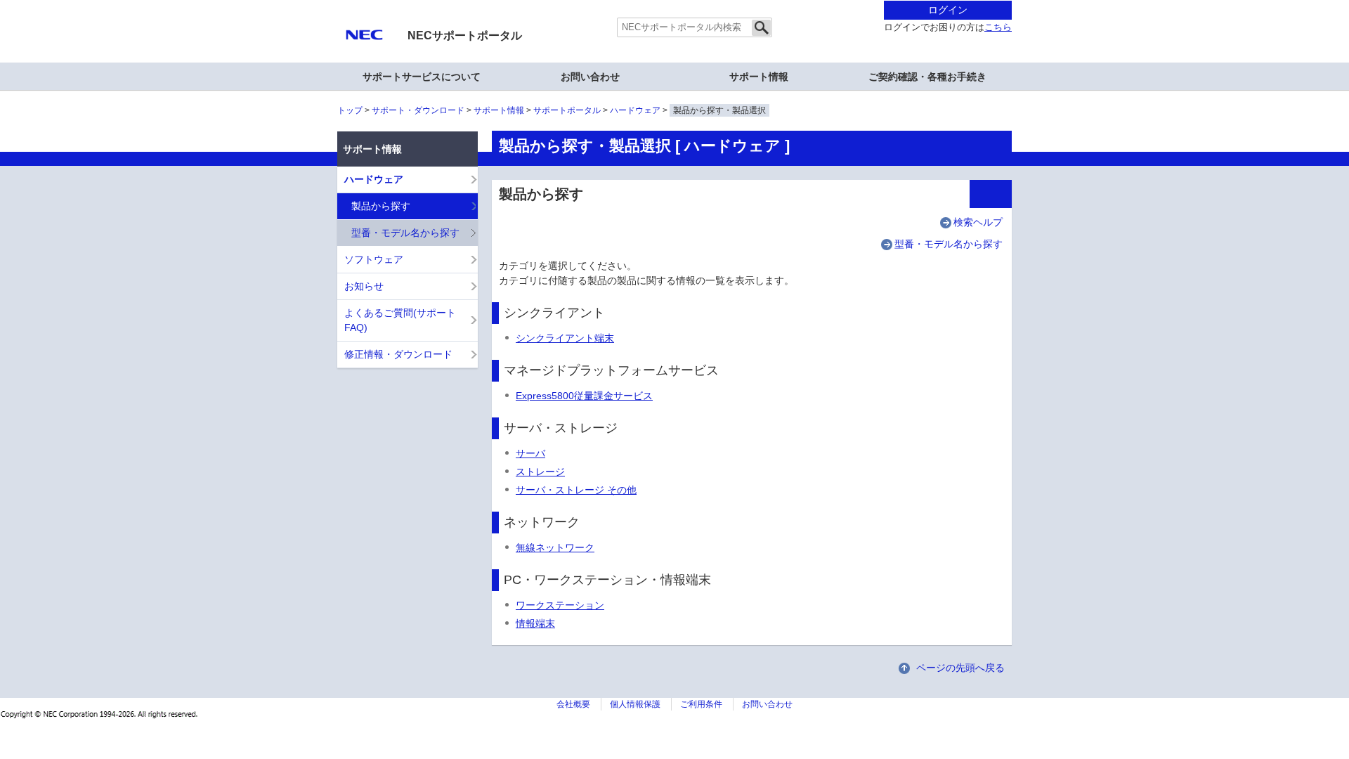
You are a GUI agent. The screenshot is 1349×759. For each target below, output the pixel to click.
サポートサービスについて (422, 76)
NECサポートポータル (465, 35)
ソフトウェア (373, 259)
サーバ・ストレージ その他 (576, 489)
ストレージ (540, 471)
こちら (998, 27)
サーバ (530, 453)
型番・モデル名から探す (948, 243)
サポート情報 (499, 110)
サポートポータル (567, 110)
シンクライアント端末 (565, 338)
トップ (350, 110)
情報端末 (535, 623)
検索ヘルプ (978, 222)
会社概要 (573, 704)
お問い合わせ (590, 76)
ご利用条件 (701, 704)
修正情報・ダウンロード (398, 354)
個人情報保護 (635, 704)
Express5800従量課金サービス (584, 395)
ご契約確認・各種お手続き (927, 76)
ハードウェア (635, 110)
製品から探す (380, 206)
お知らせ (364, 286)
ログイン (947, 9)
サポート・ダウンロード (418, 110)
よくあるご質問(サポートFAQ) (400, 320)
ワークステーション (560, 605)
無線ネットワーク (555, 547)
